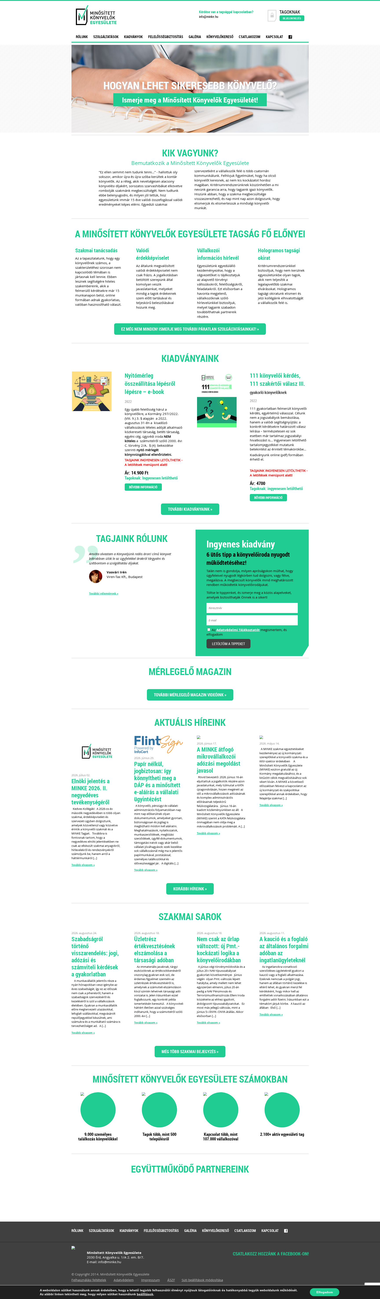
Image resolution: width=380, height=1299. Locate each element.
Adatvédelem (124, 1280)
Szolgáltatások (106, 36)
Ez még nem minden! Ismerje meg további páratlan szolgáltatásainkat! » (190, 329)
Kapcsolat (274, 36)
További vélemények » (103, 593)
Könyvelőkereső (219, 36)
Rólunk (82, 36)
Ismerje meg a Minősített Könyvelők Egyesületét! (190, 99)
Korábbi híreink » (190, 888)
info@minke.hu (208, 17)
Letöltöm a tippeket (228, 643)
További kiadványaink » (190, 509)
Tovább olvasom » (83, 865)
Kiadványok (133, 36)
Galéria (195, 36)
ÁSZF (171, 1280)
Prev (91, 1199)
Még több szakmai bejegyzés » (190, 1051)
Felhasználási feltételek (88, 1280)
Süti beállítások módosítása (202, 1280)
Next (288, 1199)
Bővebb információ (143, 487)
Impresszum (150, 1280)
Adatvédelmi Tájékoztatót (238, 630)
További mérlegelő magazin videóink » (190, 694)
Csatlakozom (249, 36)
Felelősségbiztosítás (165, 36)
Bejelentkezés (292, 18)
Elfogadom (324, 1292)
